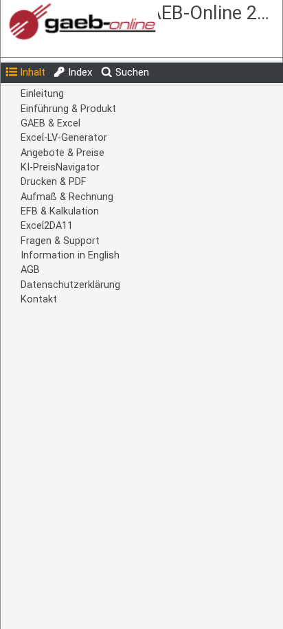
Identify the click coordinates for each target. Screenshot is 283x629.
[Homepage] (104, 22)
